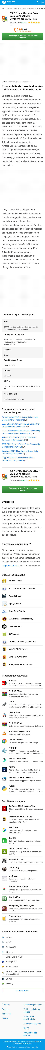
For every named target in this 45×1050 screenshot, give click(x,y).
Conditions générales (33, 1005)
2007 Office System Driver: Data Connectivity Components (25, 16)
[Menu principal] (42, 2)
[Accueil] (3, 9)
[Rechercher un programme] (37, 2)
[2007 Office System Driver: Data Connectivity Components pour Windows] (5, 19)
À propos (6, 1005)
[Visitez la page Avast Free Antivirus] (22, 30)
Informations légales (32, 1024)
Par (15, 22)
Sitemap (5, 1018)
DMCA (26, 1028)
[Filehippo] (8, 2)
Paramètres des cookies (30, 1034)
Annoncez (6, 1014)
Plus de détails (22, 990)
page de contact (10, 565)
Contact (5, 1009)
